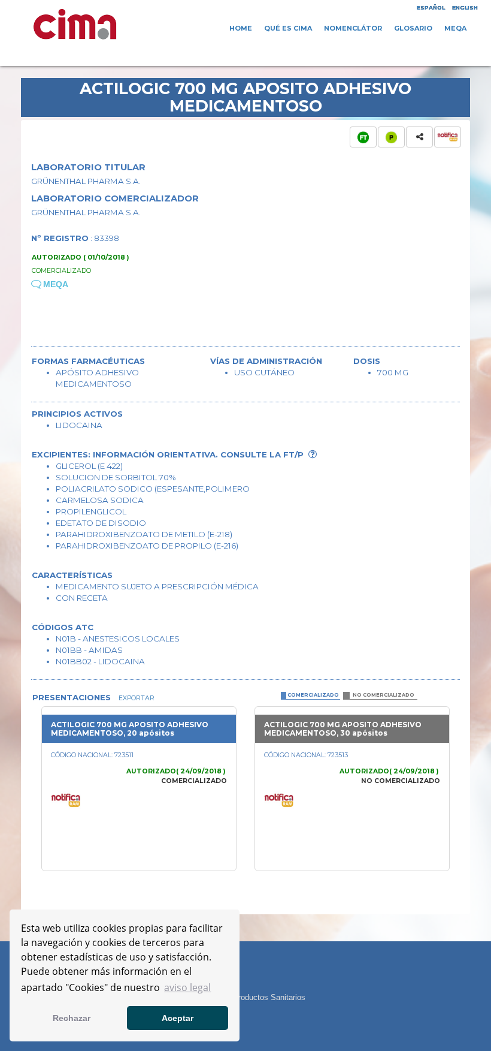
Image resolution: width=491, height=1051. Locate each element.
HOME (240, 28)
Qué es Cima (288, 28)
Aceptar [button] (177, 1018)
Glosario (413, 28)
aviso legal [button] (187, 987)
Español (431, 7)
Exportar (135, 698)
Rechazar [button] (71, 1018)
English (465, 7)
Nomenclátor (353, 28)
